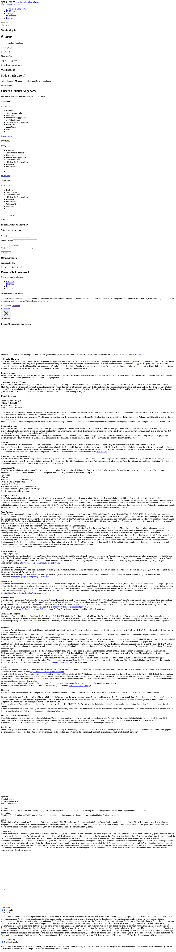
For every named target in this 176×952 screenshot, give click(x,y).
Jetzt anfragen (6, 85)
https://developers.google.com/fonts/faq (40, 507)
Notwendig (8, 910)
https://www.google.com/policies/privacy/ (111, 507)
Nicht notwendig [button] (8, 939)
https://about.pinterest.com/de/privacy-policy (49, 711)
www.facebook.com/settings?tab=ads (32, 609)
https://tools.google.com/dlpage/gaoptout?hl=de (30, 577)
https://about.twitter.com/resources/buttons (47, 672)
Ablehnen (16, 305)
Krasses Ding (6, 136)
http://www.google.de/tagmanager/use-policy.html (40, 563)
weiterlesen (5, 308)
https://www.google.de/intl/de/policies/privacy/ (27, 593)
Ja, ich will (5, 176)
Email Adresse (7, 241)
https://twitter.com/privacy (79, 685)
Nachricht (5, 248)
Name (3, 236)
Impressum (10, 18)
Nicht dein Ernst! (8, 215)
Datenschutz (11, 16)
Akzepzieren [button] (6, 305)
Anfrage (9, 13)
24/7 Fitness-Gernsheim (16, 9)
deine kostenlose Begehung (12, 43)
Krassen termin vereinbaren (12, 277)
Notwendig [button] (5, 907)
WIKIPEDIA (102, 452)
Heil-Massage (11, 11)
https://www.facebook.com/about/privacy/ (70, 607)
